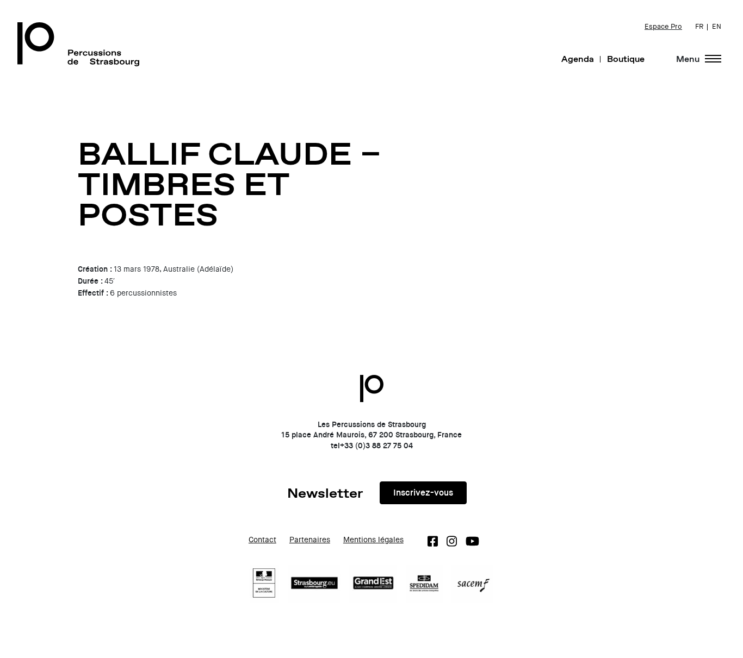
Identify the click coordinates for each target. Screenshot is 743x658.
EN (716, 26)
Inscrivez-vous (423, 492)
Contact (262, 540)
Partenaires (309, 540)
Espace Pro (663, 26)
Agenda (577, 58)
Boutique (626, 58)
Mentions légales (373, 540)
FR (699, 26)
